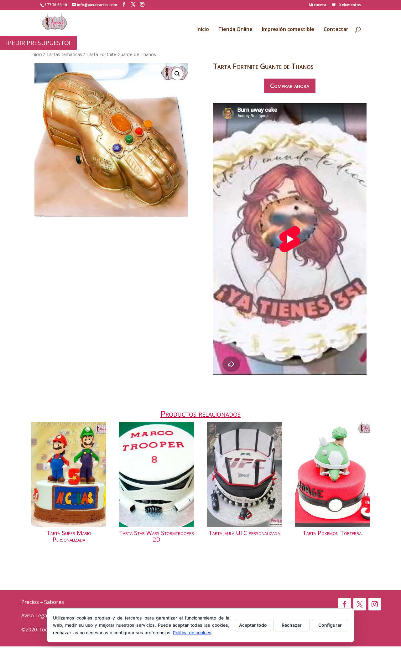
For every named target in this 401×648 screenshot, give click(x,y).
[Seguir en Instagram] (374, 604)
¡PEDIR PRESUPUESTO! (38, 43)
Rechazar (292, 625)
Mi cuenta (317, 5)
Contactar (336, 30)
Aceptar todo (253, 625)
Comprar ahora (289, 85)
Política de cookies (192, 632)
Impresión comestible (288, 30)
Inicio (202, 30)
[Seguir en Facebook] (344, 604)
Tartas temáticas (64, 54)
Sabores (54, 602)
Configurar (330, 625)
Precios (30, 602)
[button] (177, 74)
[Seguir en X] (359, 604)
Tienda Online (235, 30)
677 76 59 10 (55, 5)
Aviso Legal (34, 615)
